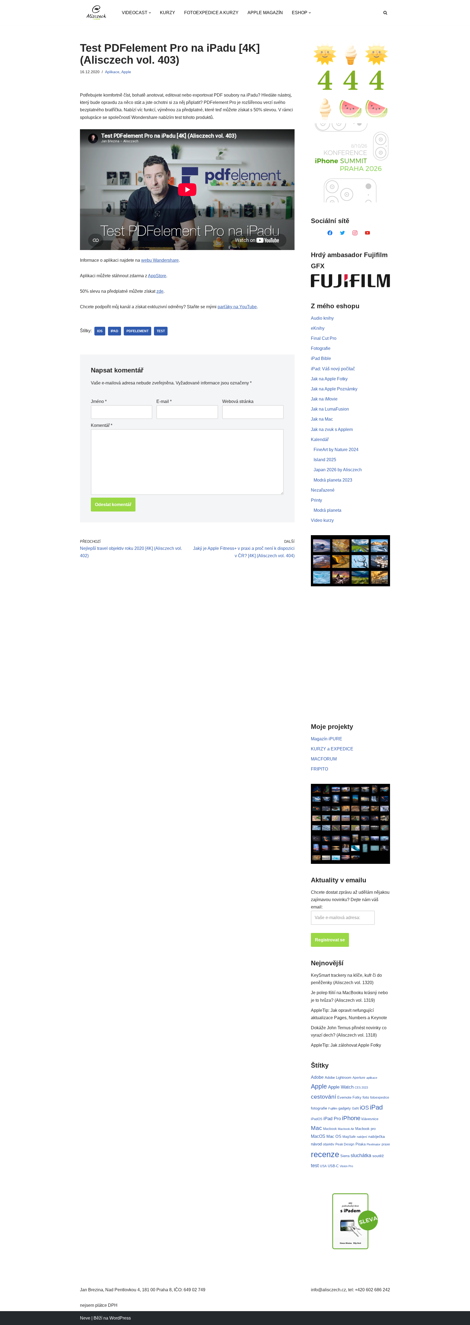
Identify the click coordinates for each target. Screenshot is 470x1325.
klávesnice (369, 1119)
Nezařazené (323, 490)
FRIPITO (319, 769)
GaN (355, 1108)
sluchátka (361, 1155)
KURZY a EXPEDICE (332, 749)
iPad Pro (332, 1118)
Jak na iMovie (324, 399)
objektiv (328, 1144)
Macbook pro (365, 1129)
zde (159, 291)
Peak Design (344, 1144)
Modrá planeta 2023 (333, 480)
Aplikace (112, 72)
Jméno (99, 401)
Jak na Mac (322, 419)
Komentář (101, 425)
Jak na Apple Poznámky (334, 389)
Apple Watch (341, 1087)
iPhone (351, 1118)
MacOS (318, 1136)
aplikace (371, 1077)
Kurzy (167, 12)
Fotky (356, 1097)
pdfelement (137, 331)
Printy (316, 500)
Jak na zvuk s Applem (332, 429)
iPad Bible (321, 358)
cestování (323, 1096)
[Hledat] (385, 13)
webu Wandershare (160, 260)
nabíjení (362, 1136)
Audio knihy (322, 318)
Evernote (344, 1097)
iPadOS (316, 1119)
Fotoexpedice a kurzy (211, 12)
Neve (85, 1318)
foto (366, 1097)
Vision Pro (346, 1166)
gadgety (344, 1108)
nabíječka (376, 1136)
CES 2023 (361, 1087)
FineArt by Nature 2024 (336, 449)
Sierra (345, 1156)
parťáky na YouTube (237, 306)
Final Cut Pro (323, 338)
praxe (386, 1144)
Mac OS (333, 1136)
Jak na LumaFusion (330, 409)
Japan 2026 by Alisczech (338, 469)
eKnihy (317, 328)
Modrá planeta (327, 510)
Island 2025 (325, 459)
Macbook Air (346, 1128)
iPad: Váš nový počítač (333, 368)
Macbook (330, 1129)
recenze (325, 1154)
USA (323, 1166)
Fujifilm (332, 1108)
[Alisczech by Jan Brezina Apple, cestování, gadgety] (96, 13)
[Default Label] (330, 232)
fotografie (319, 1108)
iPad (114, 331)
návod (316, 1144)
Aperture (358, 1077)
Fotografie (320, 348)
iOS (100, 331)
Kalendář (320, 439)
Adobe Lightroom (338, 1078)
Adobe (317, 1077)
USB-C (333, 1166)
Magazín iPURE (326, 739)
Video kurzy (322, 520)
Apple (126, 72)
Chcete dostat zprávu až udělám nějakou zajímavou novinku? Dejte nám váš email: (350, 899)
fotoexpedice (379, 1097)
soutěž (378, 1156)
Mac (316, 1128)
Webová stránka (237, 401)
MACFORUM (324, 759)
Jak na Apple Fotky (329, 379)
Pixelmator (374, 1144)
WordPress (120, 1318)
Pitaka (360, 1144)
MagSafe (349, 1137)
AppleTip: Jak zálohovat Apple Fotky (346, 1045)
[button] (150, 13)
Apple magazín (265, 12)
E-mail (164, 401)
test (161, 331)
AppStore (157, 275)
